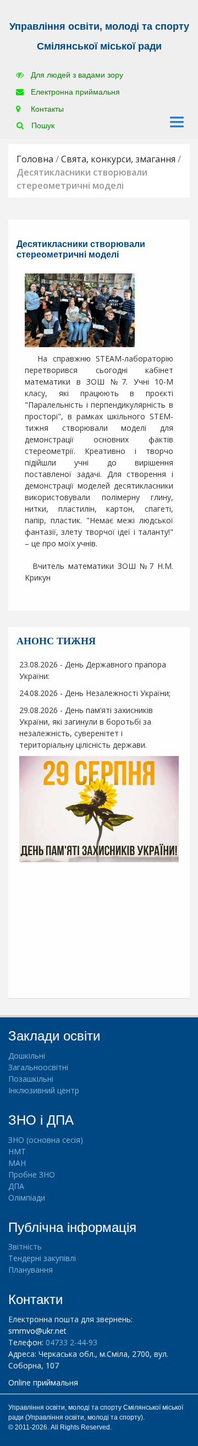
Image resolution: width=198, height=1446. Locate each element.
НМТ (17, 1151)
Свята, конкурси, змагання (118, 159)
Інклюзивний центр (43, 1090)
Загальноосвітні (38, 1067)
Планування (30, 1269)
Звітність (25, 1246)
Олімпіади (26, 1197)
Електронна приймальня (74, 91)
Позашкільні (30, 1078)
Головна (34, 159)
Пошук (41, 125)
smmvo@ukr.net (37, 1331)
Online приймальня (43, 1382)
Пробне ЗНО (31, 1174)
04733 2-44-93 (71, 1342)
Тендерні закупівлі (42, 1258)
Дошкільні (26, 1055)
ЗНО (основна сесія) (45, 1140)
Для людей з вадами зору (76, 74)
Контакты (46, 109)
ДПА (16, 1186)
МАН (17, 1163)
